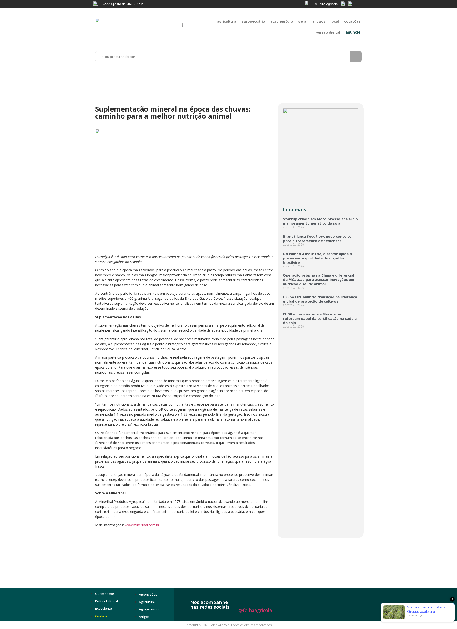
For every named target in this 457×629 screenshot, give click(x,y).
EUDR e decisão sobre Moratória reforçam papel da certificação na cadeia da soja (320, 318)
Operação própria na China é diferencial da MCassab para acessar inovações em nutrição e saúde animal (318, 279)
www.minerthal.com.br (142, 525)
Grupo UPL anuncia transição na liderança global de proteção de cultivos (320, 299)
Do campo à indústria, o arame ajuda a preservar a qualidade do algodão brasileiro (317, 258)
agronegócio (281, 21)
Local (335, 21)
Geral (302, 21)
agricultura (226, 21)
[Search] (356, 56)
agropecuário (253, 21)
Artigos (319, 21)
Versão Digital (328, 32)
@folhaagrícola (255, 610)
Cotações (352, 21)
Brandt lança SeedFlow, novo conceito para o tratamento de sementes (317, 238)
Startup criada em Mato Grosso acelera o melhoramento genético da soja (320, 221)
